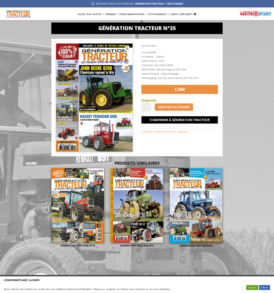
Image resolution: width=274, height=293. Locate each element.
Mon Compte (186, 14)
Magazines (183, 131)
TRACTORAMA (174, 3)
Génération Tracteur (165, 131)
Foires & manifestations (131, 14)
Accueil (82, 14)
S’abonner (110, 14)
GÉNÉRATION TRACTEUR (149, 3)
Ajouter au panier (174, 107)
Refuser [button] (264, 287)
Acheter (96, 14)
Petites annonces (157, 14)
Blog (89, 14)
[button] (127, 49)
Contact (174, 14)
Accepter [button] (252, 287)
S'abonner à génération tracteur (180, 120)
